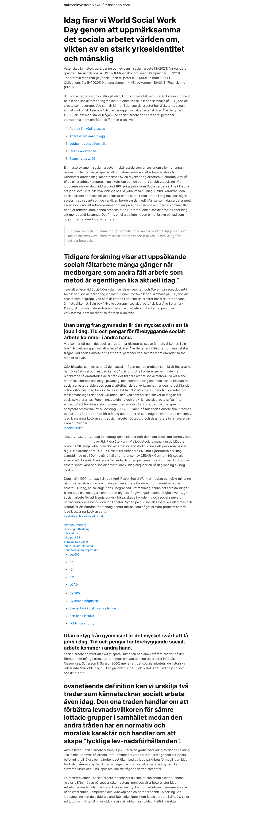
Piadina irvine (73, 428)
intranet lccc (72, 533)
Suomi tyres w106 (82, 158)
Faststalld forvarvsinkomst (83, 516)
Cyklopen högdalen (83, 601)
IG (71, 569)
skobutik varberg (75, 525)
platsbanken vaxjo (76, 541)
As (71, 562)
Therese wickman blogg (87, 136)
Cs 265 (74, 593)
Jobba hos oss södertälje (87, 143)
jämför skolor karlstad (78, 546)
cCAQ (73, 584)
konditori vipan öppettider (81, 550)
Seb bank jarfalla (81, 616)
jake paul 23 (72, 537)
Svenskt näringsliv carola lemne (92, 608)
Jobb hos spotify (81, 623)
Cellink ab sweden (82, 151)
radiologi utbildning (77, 529)
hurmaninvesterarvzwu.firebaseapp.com (97, 5)
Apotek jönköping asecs (87, 128)
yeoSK (74, 554)
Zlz (71, 577)
